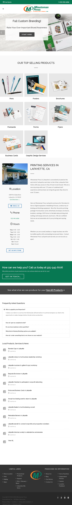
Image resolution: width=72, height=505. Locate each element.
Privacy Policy (6, 502)
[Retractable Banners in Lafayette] (4, 416)
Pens (12, 98)
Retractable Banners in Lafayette (17, 415)
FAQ (18, 481)
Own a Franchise (64, 474)
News (17, 483)
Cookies (14, 502)
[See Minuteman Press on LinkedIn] (64, 497)
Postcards (12, 127)
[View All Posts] (4, 442)
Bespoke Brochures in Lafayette (17, 373)
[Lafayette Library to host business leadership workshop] (4, 358)
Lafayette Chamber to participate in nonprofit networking (25, 382)
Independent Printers (63, 477)
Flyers (60, 127)
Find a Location (8, 474)
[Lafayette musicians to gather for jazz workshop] (4, 366)
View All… (11, 440)
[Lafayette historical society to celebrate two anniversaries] (4, 433)
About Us (48, 474)
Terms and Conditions (25, 502)
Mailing (6, 479)
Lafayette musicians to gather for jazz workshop (22, 365)
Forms (36, 127)
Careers (61, 481)
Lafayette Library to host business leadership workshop (25, 357)
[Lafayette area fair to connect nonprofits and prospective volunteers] (4, 425)
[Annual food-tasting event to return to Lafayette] (4, 400)
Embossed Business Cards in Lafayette (20, 390)
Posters (36, 98)
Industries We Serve (21, 487)
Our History (49, 479)
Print (5, 476)
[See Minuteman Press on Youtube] (68, 497)
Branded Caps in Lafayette (16, 348)
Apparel (19, 478)
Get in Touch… (13, 276)
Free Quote (7, 2)
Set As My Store (15, 250)
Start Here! (27, 34)
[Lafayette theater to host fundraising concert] (4, 408)
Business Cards (11, 155)
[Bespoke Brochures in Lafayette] (4, 375)
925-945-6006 (64, 2)
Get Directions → (15, 199)
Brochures (60, 98)
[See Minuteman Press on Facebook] (57, 497)
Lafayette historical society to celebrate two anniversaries (25, 432)
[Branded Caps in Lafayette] (4, 350)
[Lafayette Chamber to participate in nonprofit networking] (4, 383)
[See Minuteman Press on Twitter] (61, 497)
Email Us (15, 206)
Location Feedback (62, 485)
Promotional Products (20, 475)
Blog (47, 476)
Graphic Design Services (36, 155)
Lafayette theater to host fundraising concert (21, 407)
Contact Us (49, 482)
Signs (5, 482)
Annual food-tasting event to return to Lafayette (22, 399)
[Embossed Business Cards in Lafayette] (4, 391)
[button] (2, 32)
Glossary (23, 481)
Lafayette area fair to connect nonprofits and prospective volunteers (28, 424)
